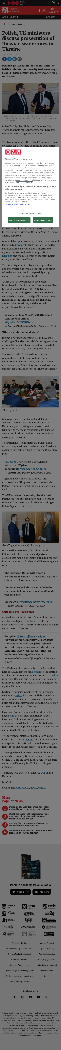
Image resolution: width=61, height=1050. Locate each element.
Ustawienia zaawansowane (30, 213)
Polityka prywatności (24, 182)
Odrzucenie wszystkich (19, 220)
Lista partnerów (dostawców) (17, 204)
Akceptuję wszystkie (43, 220)
